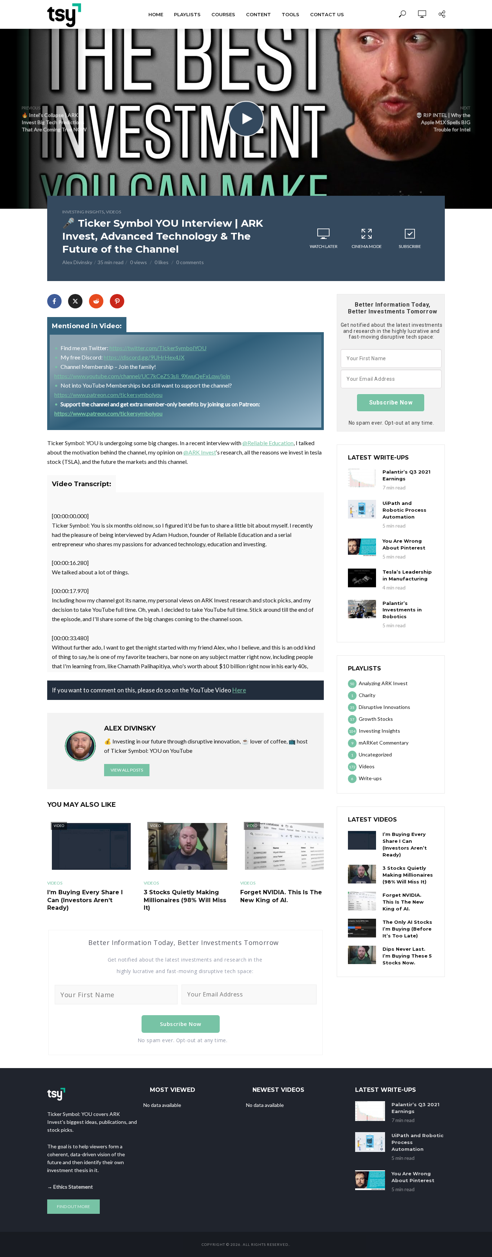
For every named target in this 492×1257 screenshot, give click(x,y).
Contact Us (327, 14)
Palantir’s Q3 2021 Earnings (406, 475)
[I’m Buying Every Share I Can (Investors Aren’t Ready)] (362, 840)
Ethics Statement (73, 1187)
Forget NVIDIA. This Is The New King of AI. (281, 896)
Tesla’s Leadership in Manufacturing (407, 575)
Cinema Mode (367, 246)
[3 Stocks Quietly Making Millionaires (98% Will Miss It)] (362, 874)
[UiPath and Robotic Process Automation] (362, 509)
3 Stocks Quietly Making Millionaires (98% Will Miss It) (185, 900)
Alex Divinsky (77, 262)
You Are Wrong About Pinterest (404, 544)
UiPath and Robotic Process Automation (404, 510)
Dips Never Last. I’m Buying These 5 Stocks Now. (407, 956)
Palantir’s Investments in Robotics (402, 610)
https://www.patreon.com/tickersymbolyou (108, 394)
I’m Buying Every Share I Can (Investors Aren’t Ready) (85, 900)
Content (258, 14)
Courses (223, 14)
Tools (290, 14)
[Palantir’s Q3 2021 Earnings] (362, 478)
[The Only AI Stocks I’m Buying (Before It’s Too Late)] (362, 928)
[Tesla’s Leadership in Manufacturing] (362, 578)
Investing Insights (83, 211)
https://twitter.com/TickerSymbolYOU (157, 347)
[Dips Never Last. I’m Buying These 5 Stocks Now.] (362, 955)
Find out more (73, 1206)
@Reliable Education (268, 442)
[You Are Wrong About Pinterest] (362, 547)
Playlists (187, 14)
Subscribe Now (180, 1023)
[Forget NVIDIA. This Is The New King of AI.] (362, 901)
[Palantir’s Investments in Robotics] (362, 609)
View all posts (127, 770)
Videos (113, 211)
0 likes (162, 262)
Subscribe (410, 246)
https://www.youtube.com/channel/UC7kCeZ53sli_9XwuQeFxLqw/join (142, 375)
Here (239, 690)
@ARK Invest (199, 452)
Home (155, 14)
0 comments (190, 262)
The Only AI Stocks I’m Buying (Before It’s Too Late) (407, 929)
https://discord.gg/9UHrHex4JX (144, 357)
